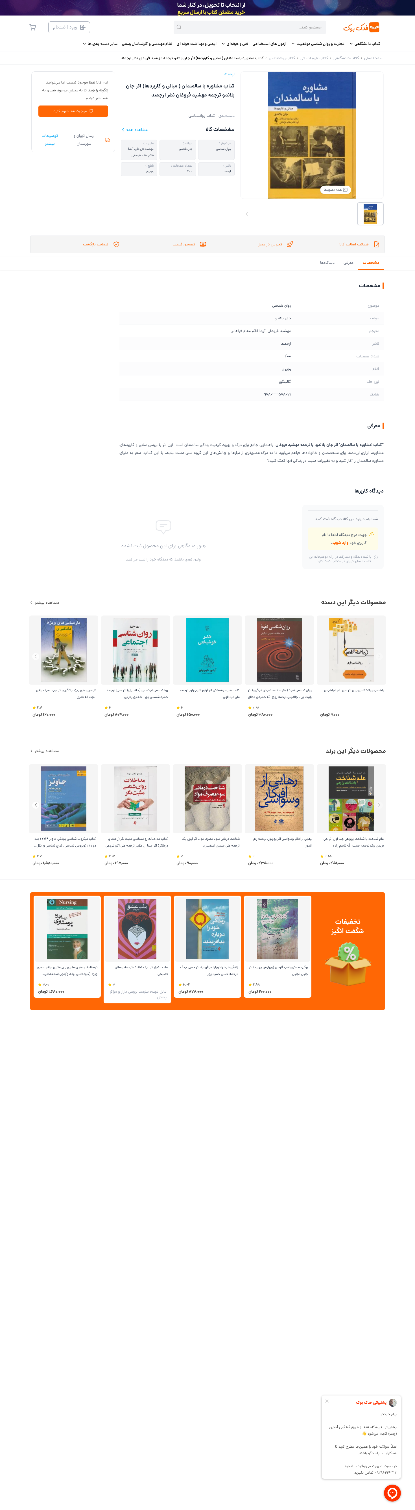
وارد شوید (340, 543)
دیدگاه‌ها (327, 262)
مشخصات (370, 262)
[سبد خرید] (32, 27)
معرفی (348, 262)
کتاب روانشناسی (202, 115)
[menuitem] (364, 43)
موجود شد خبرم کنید (70, 111)
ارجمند (229, 74)
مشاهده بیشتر (47, 602)
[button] (36, 656)
